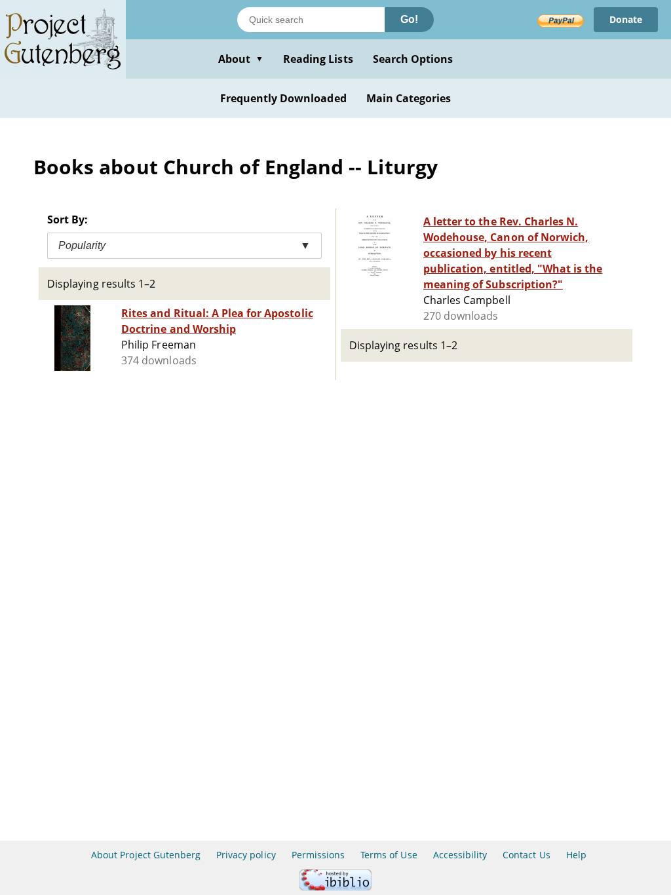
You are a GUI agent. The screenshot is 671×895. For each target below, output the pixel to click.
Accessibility (460, 854)
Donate (625, 19)
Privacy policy (246, 854)
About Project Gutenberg (146, 854)
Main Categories (408, 98)
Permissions (318, 854)
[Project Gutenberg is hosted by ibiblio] (335, 887)
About (240, 59)
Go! (409, 19)
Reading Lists (318, 59)
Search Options (413, 59)
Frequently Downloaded (283, 98)
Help (576, 854)
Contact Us (526, 854)
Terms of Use (388, 854)
